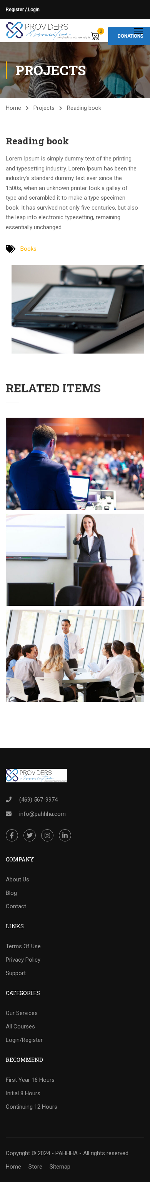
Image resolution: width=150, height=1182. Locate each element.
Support (16, 973)
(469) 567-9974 (38, 799)
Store (35, 1166)
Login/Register (24, 1040)
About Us (17, 879)
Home (13, 107)
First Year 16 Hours (30, 1079)
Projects (44, 107)
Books (28, 248)
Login (34, 9)
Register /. (17, 9)
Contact (16, 906)
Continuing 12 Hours (31, 1106)
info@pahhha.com (42, 813)
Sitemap (60, 1166)
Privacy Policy (23, 959)
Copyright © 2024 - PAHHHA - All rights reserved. (68, 1153)
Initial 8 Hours (23, 1093)
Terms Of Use (23, 946)
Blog (11, 892)
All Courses (20, 1026)
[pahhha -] (48, 30)
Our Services (22, 1013)
